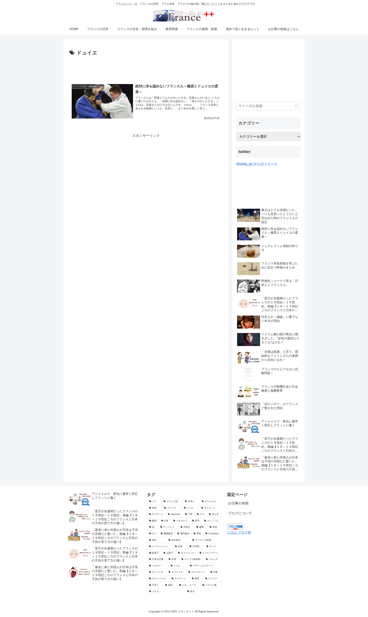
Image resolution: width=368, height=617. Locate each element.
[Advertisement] (146, 67)
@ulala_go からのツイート (257, 164)
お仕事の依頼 (238, 503)
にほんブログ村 (239, 532)
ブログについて (240, 513)
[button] (296, 106)
